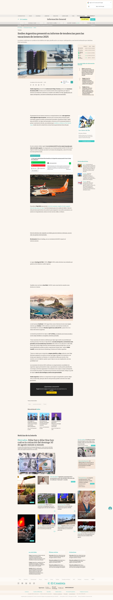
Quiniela (57, 579)
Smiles (35, 27)
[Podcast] (61, 588)
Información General (28, 27)
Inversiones (86, 579)
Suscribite (49, 591)
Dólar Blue (26, 579)
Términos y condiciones (57, 593)
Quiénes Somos (58, 591)
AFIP (74, 579)
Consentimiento (72, 593)
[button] (110, 508)
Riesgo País (55, 15)
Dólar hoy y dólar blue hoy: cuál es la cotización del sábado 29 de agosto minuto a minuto (84, 25)
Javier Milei (47, 15)
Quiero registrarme (51, 392)
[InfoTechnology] (69, 588)
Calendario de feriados (66, 579)
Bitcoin (40, 579)
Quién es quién (65, 15)
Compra (93, 46)
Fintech (46, 579)
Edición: (90, 15)
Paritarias (79, 579)
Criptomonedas (33, 579)
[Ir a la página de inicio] (23, 19)
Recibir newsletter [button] (87, 141)
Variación (85, 46)
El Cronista (20, 27)
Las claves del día (84, 130)
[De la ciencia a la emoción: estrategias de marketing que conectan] (44, 416)
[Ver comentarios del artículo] (44, 85)
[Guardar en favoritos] (72, 82)
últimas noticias (21, 15)
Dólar (30, 15)
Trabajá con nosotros (84, 591)
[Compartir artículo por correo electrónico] (41, 85)
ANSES (93, 579)
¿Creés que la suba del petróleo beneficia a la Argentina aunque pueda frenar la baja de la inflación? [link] (51, 159)
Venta (90, 46)
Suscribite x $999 (85, 19)
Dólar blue (38, 15)
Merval (51, 579)
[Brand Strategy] (54, 587)
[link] (35, 156)
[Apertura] (41, 588)
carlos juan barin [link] (52, 163)
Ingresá (92, 19)
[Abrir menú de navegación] (18, 19)
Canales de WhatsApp (37, 591)
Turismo (44, 404)
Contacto (27, 591)
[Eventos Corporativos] (48, 588)
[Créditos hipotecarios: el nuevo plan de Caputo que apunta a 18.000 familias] (66, 498)
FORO (73, 15)
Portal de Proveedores (70, 591)
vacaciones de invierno (37, 404)
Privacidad (65, 593)
